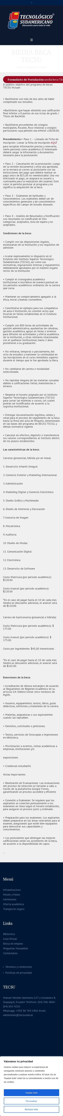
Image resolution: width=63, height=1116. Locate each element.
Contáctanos (10, 953)
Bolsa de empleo (13, 943)
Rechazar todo (31, 1109)
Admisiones (9, 899)
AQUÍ (54, 142)
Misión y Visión (11, 894)
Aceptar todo (31, 1092)
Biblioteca (9, 934)
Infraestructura (11, 890)
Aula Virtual (10, 939)
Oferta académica (13, 904)
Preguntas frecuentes (15, 948)
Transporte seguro (13, 909)
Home (20, 67)
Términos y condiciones (18, 967)
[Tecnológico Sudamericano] (31, 20)
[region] (31, 1086)
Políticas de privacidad (18, 972)
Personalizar (31, 1101)
